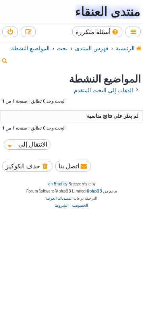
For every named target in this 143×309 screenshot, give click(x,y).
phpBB (95, 191)
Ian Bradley (57, 184)
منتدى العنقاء (108, 11)
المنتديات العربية (59, 198)
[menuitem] (97, 32)
